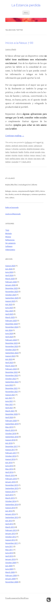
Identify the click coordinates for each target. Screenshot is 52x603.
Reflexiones (10, 240)
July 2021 (8, 398)
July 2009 (8, 566)
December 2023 (11, 343)
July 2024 (8, 330)
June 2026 (9, 272)
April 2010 (9, 556)
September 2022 (11, 382)
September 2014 (11, 504)
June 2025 (9, 307)
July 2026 (8, 269)
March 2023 (10, 365)
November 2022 (11, 375)
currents (22, 149)
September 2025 (11, 298)
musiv (20, 155)
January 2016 (10, 482)
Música (8, 236)
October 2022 (10, 378)
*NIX (7, 230)
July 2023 (8, 359)
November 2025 (11, 291)
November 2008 (11, 582)
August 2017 (10, 449)
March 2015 (10, 498)
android (14, 145)
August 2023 (10, 356)
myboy (26, 155)
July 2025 (8, 304)
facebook (14, 152)
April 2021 (9, 407)
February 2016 (11, 478)
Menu (26, 13)
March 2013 (10, 527)
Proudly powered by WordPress (17, 598)
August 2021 (10, 395)
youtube (14, 162)
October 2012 (10, 537)
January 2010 (10, 559)
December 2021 (11, 388)
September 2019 (11, 424)
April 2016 (9, 472)
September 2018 (11, 436)
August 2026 (10, 265)
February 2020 (11, 420)
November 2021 (11, 391)
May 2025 (9, 311)
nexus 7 (39, 155)
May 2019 (9, 427)
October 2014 (10, 501)
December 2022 (11, 372)
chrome (15, 149)
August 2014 (10, 507)
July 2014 (8, 511)
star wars (37, 158)
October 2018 (10, 433)
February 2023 (11, 369)
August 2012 (10, 540)
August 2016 (10, 459)
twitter (8, 162)
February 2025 (11, 320)
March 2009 (10, 572)
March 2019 (10, 430)
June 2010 (9, 553)
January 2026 (10, 285)
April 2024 (9, 336)
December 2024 (11, 324)
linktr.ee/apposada (12, 208)
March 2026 (10, 278)
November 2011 (11, 543)
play (22, 158)
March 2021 (10, 411)
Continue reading (14, 135)
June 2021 (9, 401)
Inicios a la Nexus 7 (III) (19, 43)
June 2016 (9, 466)
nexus (32, 155)
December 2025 (11, 288)
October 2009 (10, 562)
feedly (20, 152)
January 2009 (10, 578)
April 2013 (9, 524)
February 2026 (11, 282)
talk (42, 158)
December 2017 (11, 446)
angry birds (23, 145)
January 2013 (10, 533)
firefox (26, 152)
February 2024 (11, 340)
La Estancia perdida (26, 5)
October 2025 (10, 295)
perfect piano (15, 158)
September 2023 (11, 353)
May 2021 (9, 404)
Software (28, 142)
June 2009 (9, 569)
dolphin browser (33, 149)
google (37, 152)
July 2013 (8, 520)
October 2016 (10, 456)
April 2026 (9, 275)
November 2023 (11, 346)
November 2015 (11, 485)
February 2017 (11, 453)
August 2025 (10, 301)
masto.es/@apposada (13, 214)
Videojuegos (10, 249)
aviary (30, 145)
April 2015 (9, 495)
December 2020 (11, 414)
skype (30, 158)
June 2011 (9, 546)
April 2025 (9, 314)
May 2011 (9, 549)
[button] (49, 600)
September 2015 (11, 488)
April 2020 (9, 417)
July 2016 (8, 462)
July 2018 (8, 443)
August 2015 (10, 491)
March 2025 (10, 317)
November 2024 (11, 327)
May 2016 (9, 469)
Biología (8, 233)
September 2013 (11, 517)
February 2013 (11, 530)
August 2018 (10, 440)
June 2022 (9, 385)
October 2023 (10, 349)
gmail (32, 152)
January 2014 (10, 514)
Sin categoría (10, 243)
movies (14, 155)
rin (26, 158)
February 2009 (11, 575)
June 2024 (9, 333)
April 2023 (9, 362)
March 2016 (10, 475)
